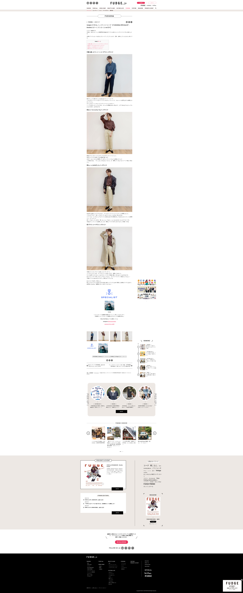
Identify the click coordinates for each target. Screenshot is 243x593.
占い (153, 471)
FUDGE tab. (95, 8)
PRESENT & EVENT (149, 8)
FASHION (89, 8)
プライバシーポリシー (102, 588)
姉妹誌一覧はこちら (152, 523)
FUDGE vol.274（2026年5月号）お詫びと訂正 (94, 500)
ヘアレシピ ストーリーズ (113, 566)
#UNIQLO (112, 356)
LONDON (100, 569)
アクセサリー (89, 576)
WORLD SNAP (102, 8)
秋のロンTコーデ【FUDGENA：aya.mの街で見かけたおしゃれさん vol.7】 (96, 365)
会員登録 (140, 2)
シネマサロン (111, 581)
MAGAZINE (140, 8)
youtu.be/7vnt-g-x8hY (109, 324)
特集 (88, 563)
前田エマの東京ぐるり (112, 582)
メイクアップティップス (113, 567)
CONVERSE (145, 472)
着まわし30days (158, 482)
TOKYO (100, 566)
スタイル (146, 478)
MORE (117, 489)
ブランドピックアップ (91, 570)
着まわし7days (89, 575)
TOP (87, 372)
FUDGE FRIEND (149, 484)
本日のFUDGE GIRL (152, 478)
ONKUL (160, 465)
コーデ (146, 465)
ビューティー (95, 10)
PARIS (100, 567)
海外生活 (111, 10)
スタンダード (89, 573)
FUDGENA (128, 8)
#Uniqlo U (117, 356)
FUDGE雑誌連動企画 (147, 468)
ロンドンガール (148, 487)
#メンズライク (123, 356)
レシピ (100, 10)
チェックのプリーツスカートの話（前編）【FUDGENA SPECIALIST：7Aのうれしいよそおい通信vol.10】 (120, 365)
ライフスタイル (105, 10)
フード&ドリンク (111, 575)
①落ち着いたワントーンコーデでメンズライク (97, 44)
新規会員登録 (121, 542)
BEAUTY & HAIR (111, 8)
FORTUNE (134, 8)
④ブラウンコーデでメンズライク (94, 48)
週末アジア (110, 578)
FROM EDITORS (147, 564)
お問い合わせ (94, 588)
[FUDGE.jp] (118, 3)
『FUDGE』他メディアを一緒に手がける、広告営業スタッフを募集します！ (100, 503)
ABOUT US (88, 588)
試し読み (153, 521)
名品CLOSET (89, 564)
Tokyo (157, 478)
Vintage (158, 470)
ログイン (152, 2)
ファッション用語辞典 (91, 572)
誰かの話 (110, 584)
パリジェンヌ (156, 468)
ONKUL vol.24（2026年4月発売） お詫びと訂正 (94, 507)
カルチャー (110, 572)
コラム (110, 576)
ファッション (89, 10)
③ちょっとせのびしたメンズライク (95, 47)
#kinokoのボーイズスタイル (104, 356)
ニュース (88, 566)
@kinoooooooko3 (112, 321)
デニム (145, 470)
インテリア (146, 482)
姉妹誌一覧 (147, 562)
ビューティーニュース (112, 564)
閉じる (99, 41)
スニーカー (149, 470)
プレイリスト (111, 579)
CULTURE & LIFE (120, 8)
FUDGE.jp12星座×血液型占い (151, 480)
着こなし (154, 465)
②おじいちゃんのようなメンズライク (95, 45)
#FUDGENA (95, 356)
